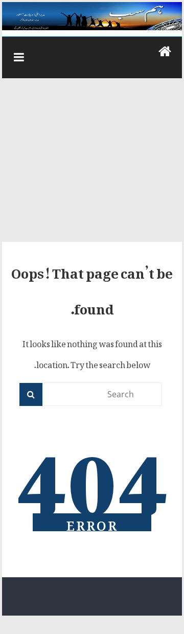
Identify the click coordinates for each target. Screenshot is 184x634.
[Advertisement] (92, 165)
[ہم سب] (92, 16)
